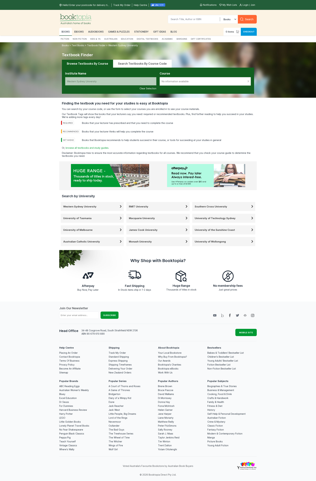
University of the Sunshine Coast (215, 229)
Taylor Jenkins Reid (168, 437)
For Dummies (66, 406)
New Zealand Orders (120, 372)
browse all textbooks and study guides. (87, 147)
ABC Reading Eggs (69, 386)
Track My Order (117, 352)
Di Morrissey (164, 398)
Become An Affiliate (70, 368)
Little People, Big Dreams (122, 413)
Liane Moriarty (165, 417)
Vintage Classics (68, 445)
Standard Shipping (119, 356)
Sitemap (63, 372)
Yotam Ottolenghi (167, 449)
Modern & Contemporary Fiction (224, 433)
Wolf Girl (113, 449)
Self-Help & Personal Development (226, 413)
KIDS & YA (95, 39)
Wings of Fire (116, 445)
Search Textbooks (142, 63)
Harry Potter (66, 413)
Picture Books (215, 441)
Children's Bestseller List (220, 356)
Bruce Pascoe (165, 390)
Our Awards (164, 360)
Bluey (62, 394)
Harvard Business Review (73, 409)
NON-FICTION (80, 39)
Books (65, 45)
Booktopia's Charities (169, 364)
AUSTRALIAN (110, 39)
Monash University (140, 241)
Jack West (114, 409)
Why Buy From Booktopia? (172, 356)
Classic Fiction (215, 425)
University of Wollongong (210, 241)
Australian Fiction (216, 417)
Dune (111, 402)
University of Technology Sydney (215, 218)
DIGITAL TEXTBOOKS (147, 39)
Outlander (114, 425)
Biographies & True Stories (222, 386)
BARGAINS (182, 39)
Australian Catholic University (81, 241)
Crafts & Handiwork (217, 398)
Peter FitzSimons (167, 425)
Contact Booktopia (69, 356)
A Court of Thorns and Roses (124, 386)
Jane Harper (164, 413)
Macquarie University (142, 218)
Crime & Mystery (216, 421)
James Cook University (143, 229)
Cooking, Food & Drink (219, 394)
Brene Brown (165, 386)
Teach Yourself (67, 441)
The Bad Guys (116, 429)
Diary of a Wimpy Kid (120, 398)
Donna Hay (164, 402)
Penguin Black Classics (71, 433)
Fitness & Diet (214, 406)
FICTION (65, 39)
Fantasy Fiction (215, 429)
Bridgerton (114, 394)
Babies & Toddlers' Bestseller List (225, 352)
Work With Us (165, 372)
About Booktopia (168, 347)
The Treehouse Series (121, 433)
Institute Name (75, 73)
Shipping (114, 347)
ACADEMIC (167, 39)
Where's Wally (66, 449)
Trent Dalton (165, 445)
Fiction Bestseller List (218, 364)
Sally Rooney (165, 429)
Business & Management (220, 390)
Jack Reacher (116, 406)
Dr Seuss (64, 402)
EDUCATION (127, 39)
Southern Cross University (211, 206)
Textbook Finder (96, 45)
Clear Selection (148, 88)
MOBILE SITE (246, 332)
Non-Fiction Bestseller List (221, 368)
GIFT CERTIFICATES (201, 39)
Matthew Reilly (166, 421)
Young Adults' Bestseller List (222, 360)
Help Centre (66, 347)
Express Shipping (118, 360)
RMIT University (138, 206)
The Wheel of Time (119, 437)
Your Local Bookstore (170, 352)
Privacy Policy (67, 364)
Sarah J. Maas (165, 433)
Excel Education (68, 398)
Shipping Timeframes (120, 364)
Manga (211, 437)
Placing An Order (68, 352)
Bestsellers (214, 347)
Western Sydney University (123, 45)
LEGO (62, 417)
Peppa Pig (65, 437)
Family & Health (215, 402)
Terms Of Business (69, 360)
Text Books (78, 45)
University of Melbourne (77, 229)
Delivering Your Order (120, 368)
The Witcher (115, 441)
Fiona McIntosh (166, 406)
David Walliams (166, 394)
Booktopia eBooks (168, 368)
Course (165, 73)
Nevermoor (115, 421)
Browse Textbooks (87, 63)
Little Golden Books (70, 421)
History (211, 409)
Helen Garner (165, 409)
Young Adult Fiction (217, 445)
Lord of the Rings (118, 417)
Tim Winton (164, 441)
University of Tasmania (77, 218)
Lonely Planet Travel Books (74, 425)
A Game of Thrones (119, 390)
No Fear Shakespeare (71, 429)
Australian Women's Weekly (74, 390)
